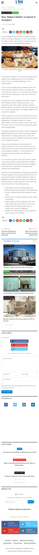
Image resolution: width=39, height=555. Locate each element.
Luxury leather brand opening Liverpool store (18, 293)
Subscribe (31, 501)
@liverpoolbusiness (23, 509)
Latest (19, 449)
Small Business (6, 12)
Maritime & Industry (19, 460)
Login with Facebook (20, 341)
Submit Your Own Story (27, 540)
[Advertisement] (19, 425)
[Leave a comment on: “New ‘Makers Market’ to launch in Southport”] (3, 28)
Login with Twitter (20, 349)
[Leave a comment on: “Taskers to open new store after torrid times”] (23, 479)
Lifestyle (15, 12)
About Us (15, 540)
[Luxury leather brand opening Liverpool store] (19, 281)
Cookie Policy (7, 543)
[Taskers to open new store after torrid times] (19, 255)
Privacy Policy (17, 543)
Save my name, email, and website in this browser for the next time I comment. (18, 387)
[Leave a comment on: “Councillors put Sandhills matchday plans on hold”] (23, 455)
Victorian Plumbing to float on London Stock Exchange (8, 233)
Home (9, 540)
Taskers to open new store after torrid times (18, 267)
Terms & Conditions (30, 543)
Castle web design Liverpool (24, 551)
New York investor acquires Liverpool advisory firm (31, 233)
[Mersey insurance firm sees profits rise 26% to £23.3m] (19, 306)
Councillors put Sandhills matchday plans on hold (19, 452)
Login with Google (20, 345)
